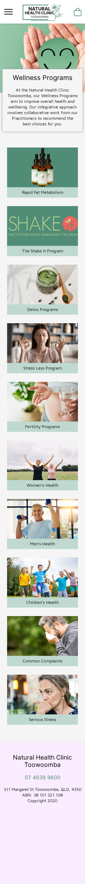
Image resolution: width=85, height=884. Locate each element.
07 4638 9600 (42, 777)
